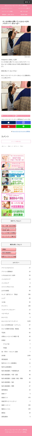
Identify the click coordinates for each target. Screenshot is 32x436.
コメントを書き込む (16, 141)
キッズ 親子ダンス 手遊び (9, 115)
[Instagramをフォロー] (23, 122)
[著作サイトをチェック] (8, 122)
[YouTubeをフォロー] (8, 126)
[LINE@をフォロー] (23, 126)
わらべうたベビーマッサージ (24, 115)
